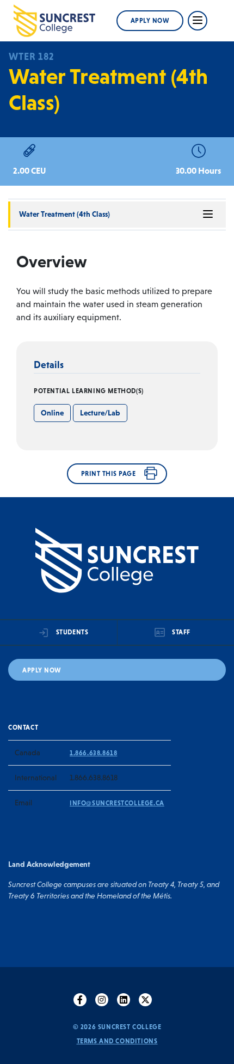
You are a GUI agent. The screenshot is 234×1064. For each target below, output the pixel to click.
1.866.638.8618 (93, 753)
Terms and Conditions (117, 1041)
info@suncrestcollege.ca (117, 803)
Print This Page (108, 474)
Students (72, 632)
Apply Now (150, 21)
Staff (181, 632)
